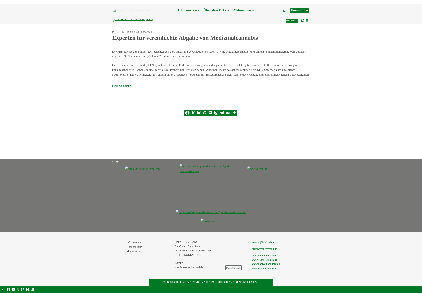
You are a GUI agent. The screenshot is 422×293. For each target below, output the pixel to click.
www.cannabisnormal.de (265, 268)
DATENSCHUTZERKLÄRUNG (231, 282)
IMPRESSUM (207, 282)
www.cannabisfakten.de (264, 259)
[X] (193, 113)
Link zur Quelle (121, 85)
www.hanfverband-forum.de (267, 263)
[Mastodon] (210, 113)
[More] (234, 113)
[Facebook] (187, 113)
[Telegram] (222, 113)
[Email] (228, 113)
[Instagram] (216, 113)
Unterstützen (299, 10)
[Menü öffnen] (307, 21)
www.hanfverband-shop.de (266, 255)
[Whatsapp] (205, 113)
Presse (257, 282)
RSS (250, 282)
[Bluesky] (199, 113)
